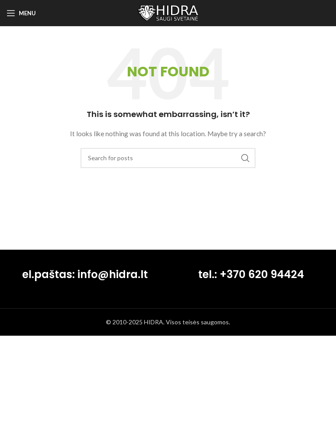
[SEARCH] (245, 158)
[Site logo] (168, 12)
